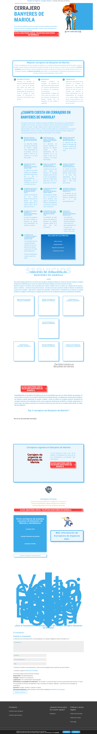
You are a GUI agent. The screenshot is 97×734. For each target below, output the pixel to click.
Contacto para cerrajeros (16, 711)
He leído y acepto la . (26, 670)
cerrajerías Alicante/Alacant (33, 555)
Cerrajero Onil (30, 529)
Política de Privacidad (32, 670)
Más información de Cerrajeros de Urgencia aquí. (67, 536)
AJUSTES (57, 732)
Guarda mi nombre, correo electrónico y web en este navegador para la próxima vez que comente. (41, 667)
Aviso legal (73, 721)
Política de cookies (75, 717)
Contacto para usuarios (15, 715)
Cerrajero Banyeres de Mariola (30, 536)
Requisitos (53, 713)
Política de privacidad (76, 713)
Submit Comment (20, 692)
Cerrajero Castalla (30, 543)
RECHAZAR (75, 731)
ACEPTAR (66, 731)
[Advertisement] (48, 48)
